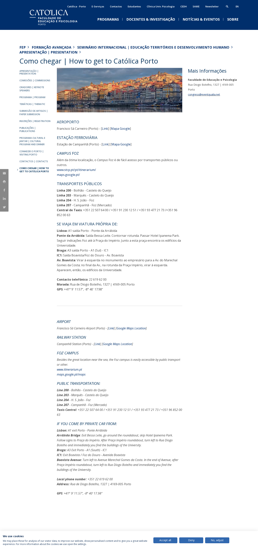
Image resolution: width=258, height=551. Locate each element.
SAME (196, 6)
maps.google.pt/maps (71, 374)
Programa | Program (32, 97)
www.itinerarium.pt (69, 369)
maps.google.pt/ (68, 175)
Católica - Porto (76, 6)
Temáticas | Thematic (32, 104)
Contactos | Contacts (33, 161)
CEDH (183, 6)
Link (105, 128)
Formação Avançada (51, 47)
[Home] (57, 26)
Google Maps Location (131, 328)
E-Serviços (98, 6)
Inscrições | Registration (34, 121)
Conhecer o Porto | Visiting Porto (31, 153)
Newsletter (212, 6)
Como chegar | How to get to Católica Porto (34, 170)
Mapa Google (120, 128)
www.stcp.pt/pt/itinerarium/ (76, 170)
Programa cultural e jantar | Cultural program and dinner (32, 141)
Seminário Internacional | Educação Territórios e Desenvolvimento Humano (153, 47)
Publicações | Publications (27, 129)
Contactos (116, 6)
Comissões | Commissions (34, 80)
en (237, 6)
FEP (22, 47)
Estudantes (134, 6)
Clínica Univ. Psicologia (161, 6)
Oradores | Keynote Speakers (31, 89)
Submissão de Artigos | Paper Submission (33, 112)
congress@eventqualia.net (204, 94)
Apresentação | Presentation (48, 52)
